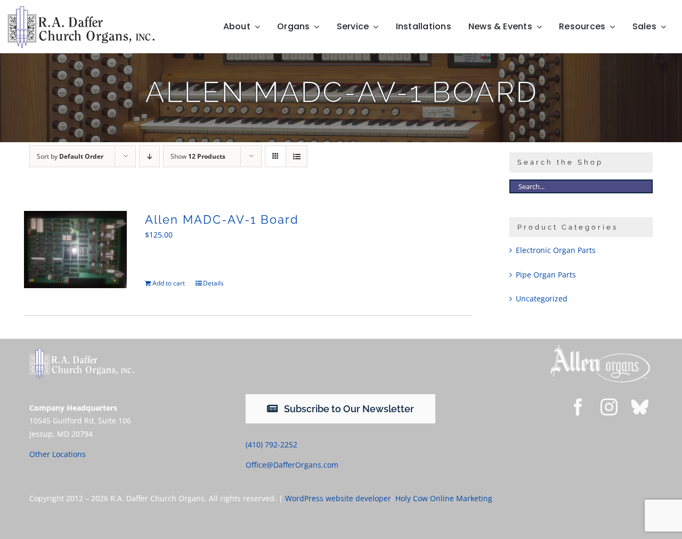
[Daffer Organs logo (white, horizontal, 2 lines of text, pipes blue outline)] (81, 352)
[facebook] (578, 407)
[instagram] (609, 407)
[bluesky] (640, 407)
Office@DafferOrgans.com (292, 465)
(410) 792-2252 (271, 444)
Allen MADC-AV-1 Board (222, 219)
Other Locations (57, 454)
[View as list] (296, 156)
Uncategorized (541, 298)
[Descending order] (149, 156)
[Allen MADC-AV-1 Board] (75, 249)
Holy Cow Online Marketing (443, 498)
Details (213, 283)
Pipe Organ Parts (546, 275)
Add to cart (168, 283)
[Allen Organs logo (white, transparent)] (600, 347)
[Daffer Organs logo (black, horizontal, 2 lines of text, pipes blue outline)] (81, 10)
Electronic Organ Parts (556, 250)
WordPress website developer (338, 498)
